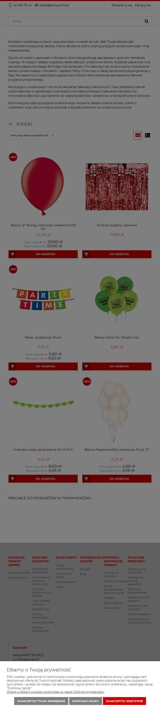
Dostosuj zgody (85, 701)
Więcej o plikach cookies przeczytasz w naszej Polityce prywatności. (56, 692)
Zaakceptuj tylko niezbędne (41, 701)
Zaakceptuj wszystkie (124, 701)
